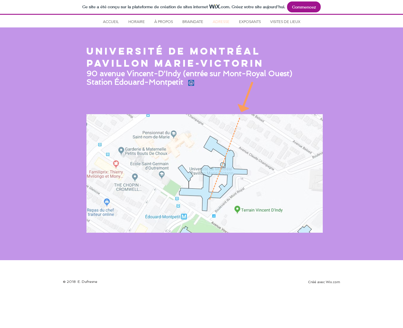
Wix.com (333, 282)
